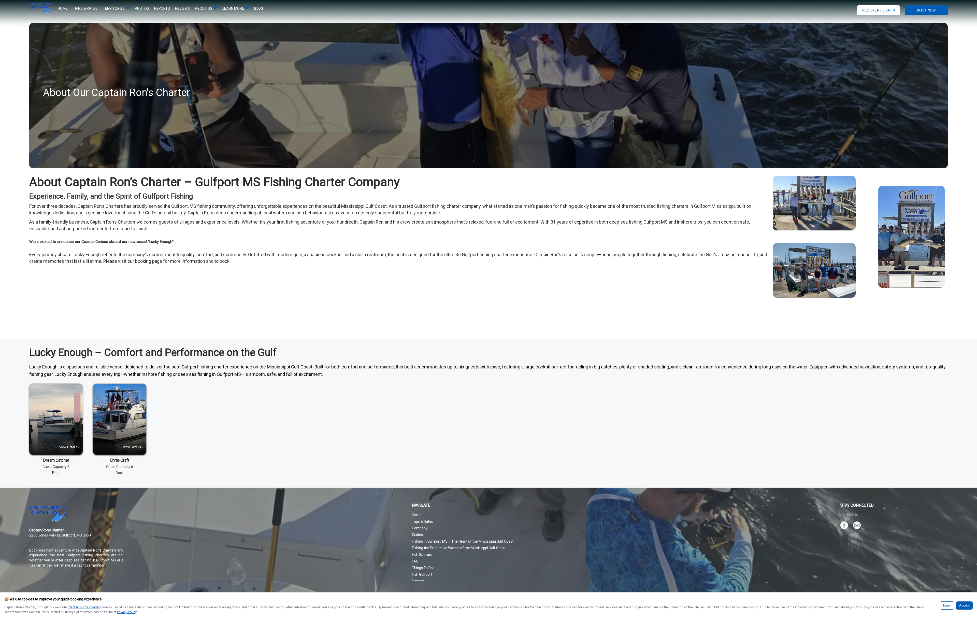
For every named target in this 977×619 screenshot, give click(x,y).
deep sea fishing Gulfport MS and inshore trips (655, 222)
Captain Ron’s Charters (100, 206)
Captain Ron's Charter (84, 607)
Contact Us (849, 514)
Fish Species (422, 555)
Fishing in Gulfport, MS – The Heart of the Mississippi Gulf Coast (462, 541)
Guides (417, 535)
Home (417, 515)
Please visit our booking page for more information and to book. (167, 261)
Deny (947, 605)
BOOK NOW (926, 10)
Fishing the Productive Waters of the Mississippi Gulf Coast (459, 548)
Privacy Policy (126, 612)
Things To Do (422, 568)
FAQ (415, 561)
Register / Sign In (878, 10)
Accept (964, 605)
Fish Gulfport (422, 574)
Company (419, 528)
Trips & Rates (422, 521)
